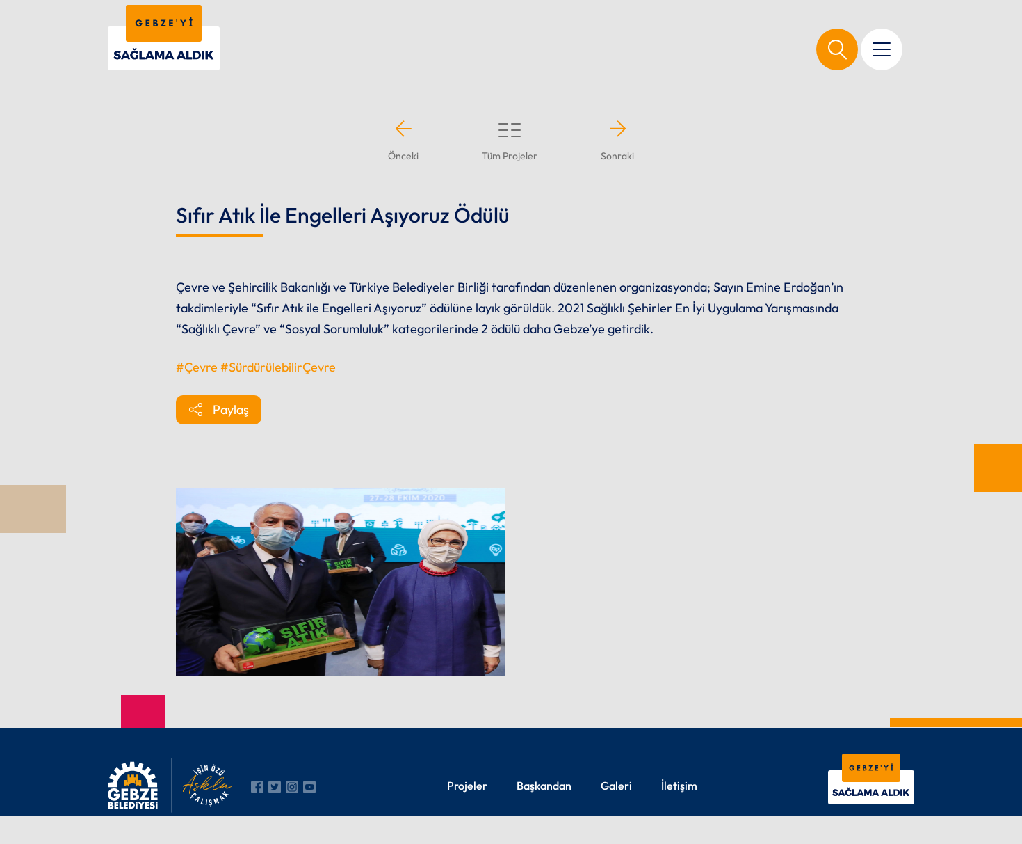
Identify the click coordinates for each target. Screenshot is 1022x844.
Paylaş (231, 409)
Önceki (403, 156)
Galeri (616, 786)
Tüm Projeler (509, 156)
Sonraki (617, 156)
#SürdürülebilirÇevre (278, 367)
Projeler (467, 786)
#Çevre (197, 367)
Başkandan (544, 786)
